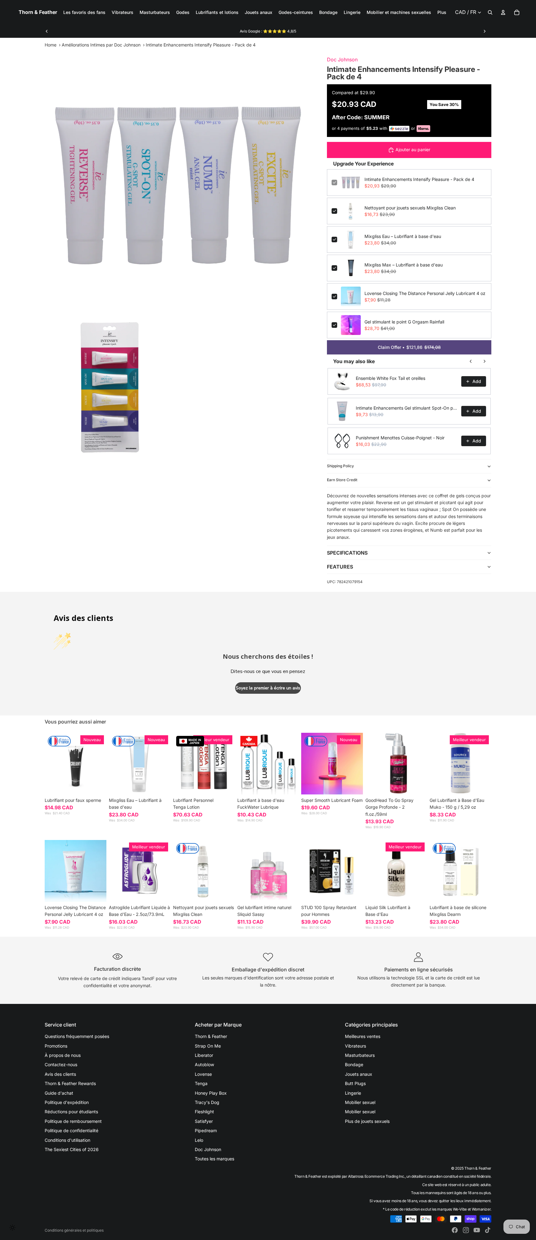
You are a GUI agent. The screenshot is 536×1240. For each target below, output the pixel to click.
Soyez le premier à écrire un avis (268, 688)
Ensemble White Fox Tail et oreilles (390, 378)
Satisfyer (204, 1121)
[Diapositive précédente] (47, 31)
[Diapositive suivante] (484, 31)
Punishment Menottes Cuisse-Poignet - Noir (400, 437)
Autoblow (204, 1064)
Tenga (201, 1083)
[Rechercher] (490, 12)
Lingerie (353, 1093)
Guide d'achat (59, 1093)
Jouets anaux (358, 1074)
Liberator (204, 1055)
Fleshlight (204, 1111)
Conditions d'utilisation (67, 1140)
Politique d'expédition (67, 1102)
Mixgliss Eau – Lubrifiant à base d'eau (402, 236)
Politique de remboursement (73, 1121)
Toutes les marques (214, 1158)
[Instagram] (466, 1230)
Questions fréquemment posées (77, 1036)
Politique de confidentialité (71, 1130)
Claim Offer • (409, 347)
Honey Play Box (211, 1093)
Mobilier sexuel (360, 1102)
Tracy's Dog (207, 1102)
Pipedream (206, 1130)
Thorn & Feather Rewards (70, 1083)
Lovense (203, 1074)
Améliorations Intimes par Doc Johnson (101, 44)
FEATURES (340, 567)
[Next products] (484, 361)
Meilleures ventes (362, 1036)
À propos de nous (63, 1055)
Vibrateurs (355, 1046)
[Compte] (503, 12)
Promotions (56, 1046)
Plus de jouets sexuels (367, 1121)
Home (50, 44)
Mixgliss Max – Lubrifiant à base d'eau (403, 264)
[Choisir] (96, 785)
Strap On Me (208, 1046)
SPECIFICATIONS (347, 553)
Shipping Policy (340, 466)
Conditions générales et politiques (74, 1230)
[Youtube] (476, 1230)
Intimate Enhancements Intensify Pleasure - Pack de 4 (419, 179)
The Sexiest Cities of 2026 (72, 1149)
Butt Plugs (355, 1083)
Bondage (354, 1064)
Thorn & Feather (211, 1036)
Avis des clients (60, 1074)
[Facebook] (454, 1230)
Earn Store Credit (342, 479)
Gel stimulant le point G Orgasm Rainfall (404, 321)
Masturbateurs (360, 1055)
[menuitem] (441, 12)
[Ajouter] (161, 785)
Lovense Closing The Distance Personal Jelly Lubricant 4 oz (424, 293)
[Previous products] (471, 361)
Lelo (199, 1140)
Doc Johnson (342, 59)
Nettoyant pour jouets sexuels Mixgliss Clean (410, 207)
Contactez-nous (61, 1064)
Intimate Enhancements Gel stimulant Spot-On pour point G (407, 408)
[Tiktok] (487, 1230)
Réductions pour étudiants (71, 1111)
